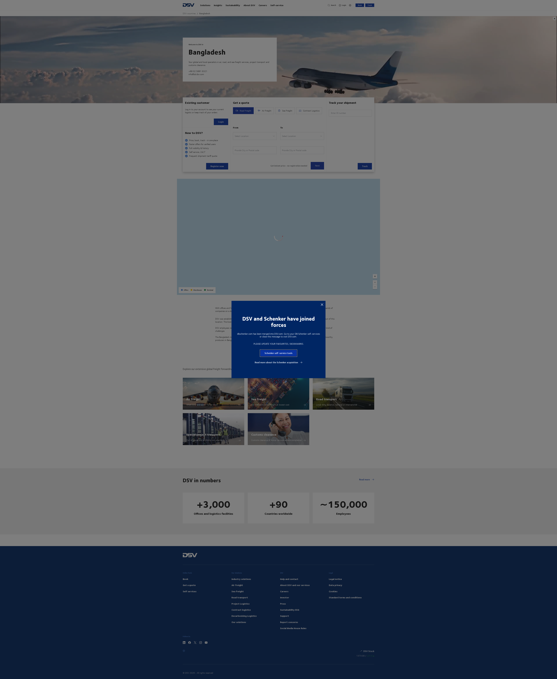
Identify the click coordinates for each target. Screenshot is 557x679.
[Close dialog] (322, 304)
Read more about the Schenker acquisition (277, 362)
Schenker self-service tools (278, 353)
